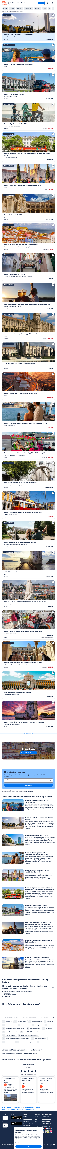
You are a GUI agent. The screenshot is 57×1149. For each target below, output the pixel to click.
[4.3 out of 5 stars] (28, 1071)
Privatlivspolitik (29, 791)
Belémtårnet (20, 1109)
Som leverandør (45, 1116)
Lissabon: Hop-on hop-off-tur (10, 1079)
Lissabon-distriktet (17, 1107)
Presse (36, 1123)
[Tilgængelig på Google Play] (16, 1118)
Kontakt (25, 1116)
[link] (28, 27)
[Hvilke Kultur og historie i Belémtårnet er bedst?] (53, 1004)
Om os (36, 1116)
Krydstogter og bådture (10, 994)
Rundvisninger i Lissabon (8, 1109)
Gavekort (37, 1126)
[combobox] (23, 3)
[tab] (11, 1017)
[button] (28, 27)
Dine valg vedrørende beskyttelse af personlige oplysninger (28, 1126)
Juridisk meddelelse (27, 1119)
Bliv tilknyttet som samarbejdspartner (46, 1122)
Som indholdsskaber (46, 1119)
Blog (36, 1121)
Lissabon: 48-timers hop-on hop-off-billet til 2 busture (28, 1080)
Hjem (3, 1107)
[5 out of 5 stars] (10, 1082)
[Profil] (52, 3)
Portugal (9, 1107)
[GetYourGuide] (4, 3)
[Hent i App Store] (16, 1124)
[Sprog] (47, 3)
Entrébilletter (7, 993)
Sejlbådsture (7, 996)
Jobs (36, 1119)
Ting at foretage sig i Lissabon (32, 1107)
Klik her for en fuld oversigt (30, 1053)
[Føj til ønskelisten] (53, 15)
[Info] (24, 11)
